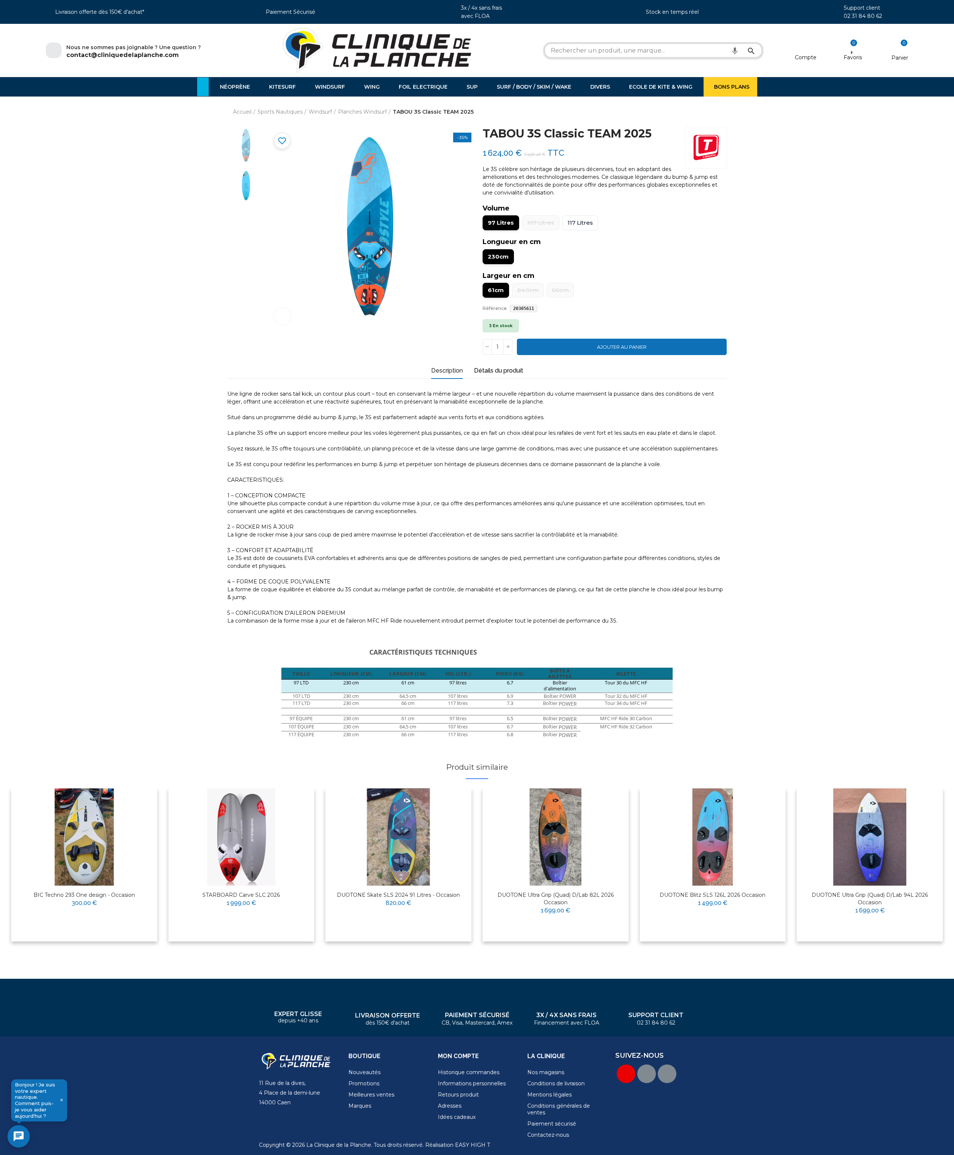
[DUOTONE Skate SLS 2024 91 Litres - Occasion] (398, 837)
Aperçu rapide (133, 817)
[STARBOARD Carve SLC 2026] (241, 837)
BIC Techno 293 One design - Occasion (84, 895)
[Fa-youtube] (626, 1073)
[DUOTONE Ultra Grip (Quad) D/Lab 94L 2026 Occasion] (870, 837)
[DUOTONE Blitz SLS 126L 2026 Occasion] (713, 837)
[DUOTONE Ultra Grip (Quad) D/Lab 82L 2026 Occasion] (556, 837)
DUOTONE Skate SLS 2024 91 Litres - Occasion (398, 895)
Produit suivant (721, 112)
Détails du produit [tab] (498, 370)
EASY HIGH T (472, 1145)
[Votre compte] (806, 48)
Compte (805, 57)
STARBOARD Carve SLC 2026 (241, 895)
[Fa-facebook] (646, 1073)
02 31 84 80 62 (863, 16)
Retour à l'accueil (712, 112)
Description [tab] (447, 370)
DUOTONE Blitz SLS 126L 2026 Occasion (712, 895)
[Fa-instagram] (667, 1073)
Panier (899, 57)
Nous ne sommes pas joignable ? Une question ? (133, 47)
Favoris (853, 57)
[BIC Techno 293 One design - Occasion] (84, 837)
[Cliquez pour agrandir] (282, 316)
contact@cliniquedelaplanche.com (122, 54)
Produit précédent (702, 112)
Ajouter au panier (622, 347)
